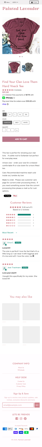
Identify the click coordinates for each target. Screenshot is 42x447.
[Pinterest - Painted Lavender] (25, 418)
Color (4, 119)
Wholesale (21, 370)
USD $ (14, 2)
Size (3, 111)
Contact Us (21, 381)
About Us (21, 367)
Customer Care (21, 384)
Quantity (5, 127)
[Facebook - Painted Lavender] (16, 418)
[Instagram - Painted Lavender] (21, 418)
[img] (7, 239)
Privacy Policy (21, 386)
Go (37, 405)
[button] (7, 90)
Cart (35, 2)
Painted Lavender (24, 440)
